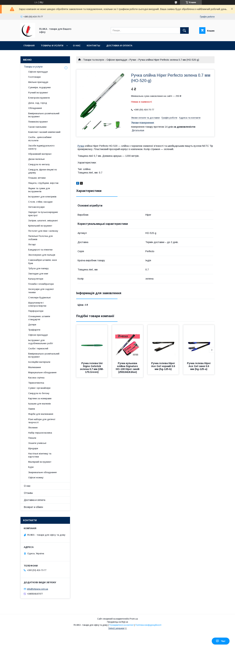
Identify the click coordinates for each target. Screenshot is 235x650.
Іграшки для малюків (39, 403)
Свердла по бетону (38, 393)
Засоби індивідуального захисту (41, 147)
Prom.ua (134, 619)
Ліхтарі (32, 244)
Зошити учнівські (37, 443)
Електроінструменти (39, 97)
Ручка (81, 146)
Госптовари (34, 77)
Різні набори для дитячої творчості (41, 421)
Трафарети (34, 329)
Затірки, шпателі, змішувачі (43, 220)
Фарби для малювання (40, 414)
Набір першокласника (40, 432)
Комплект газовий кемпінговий (44, 132)
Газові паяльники (37, 127)
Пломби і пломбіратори (41, 284)
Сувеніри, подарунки (39, 87)
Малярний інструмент (39, 462)
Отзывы (28, 493)
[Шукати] (184, 30)
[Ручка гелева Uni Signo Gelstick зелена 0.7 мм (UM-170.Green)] (91, 342)
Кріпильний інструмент (40, 225)
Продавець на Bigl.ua (117, 622)
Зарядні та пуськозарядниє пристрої (43, 213)
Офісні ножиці (35, 477)
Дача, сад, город (37, 103)
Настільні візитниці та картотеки (39, 455)
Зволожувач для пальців (41, 255)
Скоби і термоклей (38, 348)
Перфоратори (35, 311)
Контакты (93, 45)
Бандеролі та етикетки (40, 249)
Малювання (34, 367)
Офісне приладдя (116, 59)
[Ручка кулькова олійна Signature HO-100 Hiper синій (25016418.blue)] (127, 342)
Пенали (32, 438)
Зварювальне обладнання (42, 472)
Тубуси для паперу (38, 268)
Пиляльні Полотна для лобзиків (40, 237)
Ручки (133, 59)
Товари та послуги (93, 59)
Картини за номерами (39, 398)
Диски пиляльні (36, 159)
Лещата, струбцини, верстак (43, 183)
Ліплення (33, 427)
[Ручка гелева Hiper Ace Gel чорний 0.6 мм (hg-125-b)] (163, 342)
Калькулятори (35, 278)
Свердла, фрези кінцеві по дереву (42, 171)
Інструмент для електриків (42, 196)
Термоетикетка (36, 382)
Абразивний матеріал (39, 154)
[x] (81, 183)
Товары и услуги (52, 45)
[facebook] (77, 183)
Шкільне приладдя (38, 82)
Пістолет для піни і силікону (43, 231)
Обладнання (35, 108)
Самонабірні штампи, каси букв (42, 261)
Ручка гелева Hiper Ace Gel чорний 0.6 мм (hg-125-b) (163, 366)
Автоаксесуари (36, 207)
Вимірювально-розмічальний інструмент (43, 115)
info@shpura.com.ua (37, 589)
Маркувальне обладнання (42, 372)
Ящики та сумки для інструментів (39, 190)
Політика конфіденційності (148, 625)
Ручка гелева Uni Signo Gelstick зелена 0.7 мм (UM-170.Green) (92, 367)
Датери (32, 324)
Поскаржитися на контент (121, 625)
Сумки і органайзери (39, 388)
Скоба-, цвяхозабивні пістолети (39, 139)
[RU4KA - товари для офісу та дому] (27, 36)
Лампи (31, 408)
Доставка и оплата (119, 45)
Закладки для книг (38, 273)
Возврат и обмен (33, 507)
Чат (223, 641)
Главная (29, 45)
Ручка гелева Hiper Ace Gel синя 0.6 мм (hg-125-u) (199, 366)
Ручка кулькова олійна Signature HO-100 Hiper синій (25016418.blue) (128, 367)
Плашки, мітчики (37, 178)
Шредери (33, 448)
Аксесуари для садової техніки (41, 290)
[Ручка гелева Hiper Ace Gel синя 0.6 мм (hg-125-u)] (198, 342)
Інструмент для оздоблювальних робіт (40, 342)
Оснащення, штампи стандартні (39, 318)
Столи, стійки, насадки (40, 201)
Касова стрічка (36, 377)
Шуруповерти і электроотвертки (37, 304)
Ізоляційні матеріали (39, 362)
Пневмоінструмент (38, 121)
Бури (31, 467)
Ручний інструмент (38, 92)
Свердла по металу (39, 164)
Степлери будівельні (39, 297)
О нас (77, 45)
